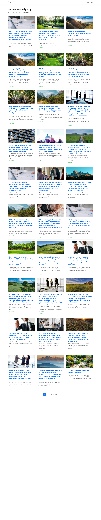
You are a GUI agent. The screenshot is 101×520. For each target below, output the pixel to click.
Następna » (54, 394)
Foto (9, 2)
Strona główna (89, 2)
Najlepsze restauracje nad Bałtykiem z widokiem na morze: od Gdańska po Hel (79, 33)
